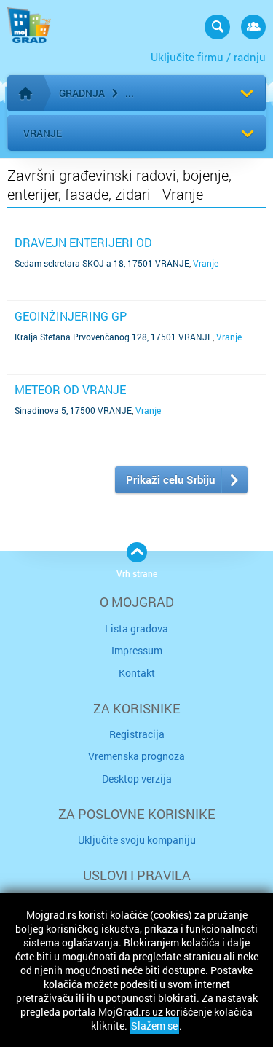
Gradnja (82, 93)
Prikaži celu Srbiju (170, 479)
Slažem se (154, 1025)
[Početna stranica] (25, 93)
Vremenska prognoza (136, 756)
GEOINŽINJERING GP (71, 315)
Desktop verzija (137, 778)
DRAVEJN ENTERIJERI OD (83, 242)
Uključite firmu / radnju (208, 57)
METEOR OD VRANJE (70, 389)
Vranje (42, 133)
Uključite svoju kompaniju (137, 840)
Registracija (137, 734)
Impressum (136, 650)
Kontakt (137, 673)
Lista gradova (136, 628)
